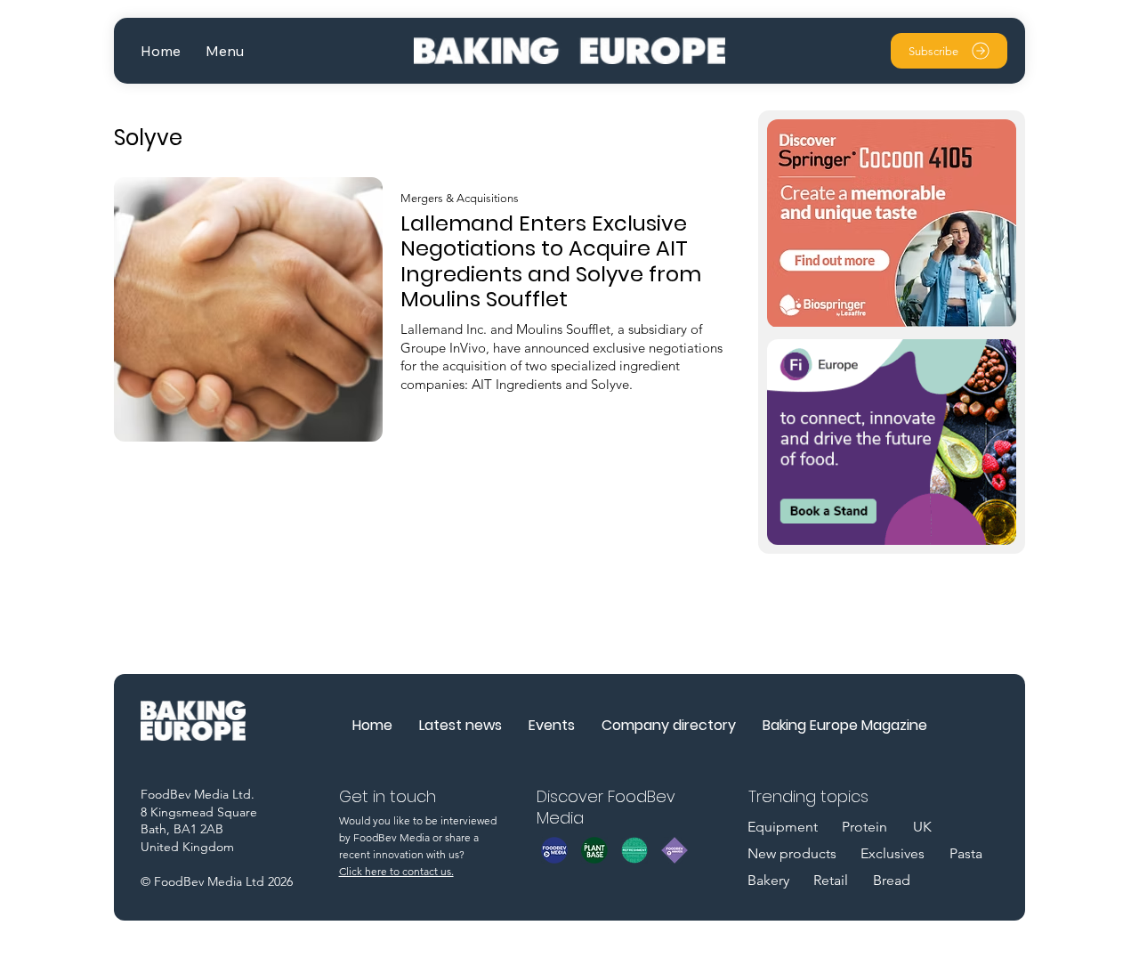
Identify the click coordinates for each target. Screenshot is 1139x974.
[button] (225, 51)
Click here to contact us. (396, 871)
